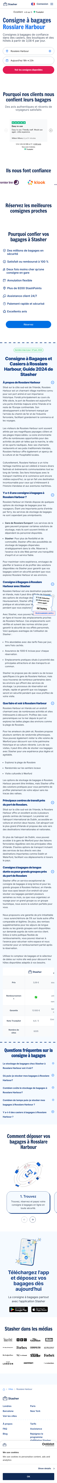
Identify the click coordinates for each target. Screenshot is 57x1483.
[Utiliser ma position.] (50, 51)
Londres (7, 1406)
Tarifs (33, 1423)
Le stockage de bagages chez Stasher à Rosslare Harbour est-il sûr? (24, 1065)
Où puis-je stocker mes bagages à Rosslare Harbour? (26, 1078)
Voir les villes (10, 1416)
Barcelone (8, 1411)
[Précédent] (24, 1220)
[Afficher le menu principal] (52, 4)
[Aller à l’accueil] (10, 4)
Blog (5, 1433)
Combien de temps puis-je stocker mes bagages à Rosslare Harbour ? (24, 1102)
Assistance (36, 1428)
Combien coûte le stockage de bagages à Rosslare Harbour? (25, 1090)
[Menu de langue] (33, 4)
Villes (10, 1389)
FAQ (5, 1428)
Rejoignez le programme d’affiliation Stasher (40, 1437)
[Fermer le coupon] (53, 596)
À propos (7, 1423)
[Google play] (18, 1309)
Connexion (42, 3)
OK (28, 1476)
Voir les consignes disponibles (28, 69)
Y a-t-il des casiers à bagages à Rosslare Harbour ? (24, 1114)
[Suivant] (33, 1220)
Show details (44, 1468)
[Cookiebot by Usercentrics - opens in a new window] (42, 1444)
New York (35, 1411)
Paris (33, 1406)
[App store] (39, 1309)
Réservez (28, 324)
